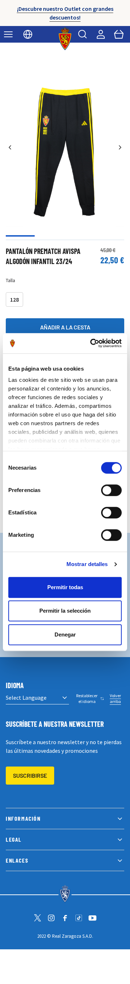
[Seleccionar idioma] (27, 34)
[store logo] (65, 38)
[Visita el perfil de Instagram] (51, 917)
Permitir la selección (65, 611)
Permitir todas (65, 587)
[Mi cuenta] (100, 34)
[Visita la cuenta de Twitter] (37, 917)
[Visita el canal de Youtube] (92, 917)
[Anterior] (10, 147)
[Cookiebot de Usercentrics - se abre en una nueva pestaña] (92, 343)
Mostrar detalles (87, 564)
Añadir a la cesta (65, 327)
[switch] (111, 490)
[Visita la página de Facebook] (65, 917)
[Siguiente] (120, 147)
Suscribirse (30, 775)
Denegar (65, 634)
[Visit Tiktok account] (78, 917)
